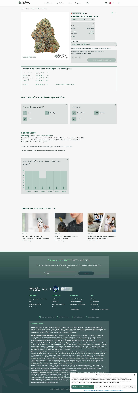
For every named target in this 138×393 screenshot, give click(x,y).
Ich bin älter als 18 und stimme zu (82, 387)
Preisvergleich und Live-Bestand (38, 299)
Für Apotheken (95, 301)
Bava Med (91, 33)
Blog (30, 301)
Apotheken (60, 3)
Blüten (27, 9)
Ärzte (70, 3)
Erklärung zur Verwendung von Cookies (93, 390)
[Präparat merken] (116, 13)
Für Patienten (94, 304)
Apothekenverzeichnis (35, 304)
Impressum (120, 390)
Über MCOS (47, 3)
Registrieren (55, 299)
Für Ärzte (93, 299)
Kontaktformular (95, 307)
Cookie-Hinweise (74, 309)
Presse (54, 307)
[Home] (24, 3)
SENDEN (86, 273)
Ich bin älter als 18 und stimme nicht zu (108, 387)
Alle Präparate (33, 307)
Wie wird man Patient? (58, 304)
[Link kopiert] (112, 13)
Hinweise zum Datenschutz (110, 390)
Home (23, 9)
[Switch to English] (110, 2)
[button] (135, 375)
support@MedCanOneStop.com (100, 309)
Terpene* (76, 107)
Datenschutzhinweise (76, 301)
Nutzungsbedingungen (76, 299)
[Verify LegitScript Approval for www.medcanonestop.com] (56, 289)
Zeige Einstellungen (129, 387)
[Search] (106, 3)
